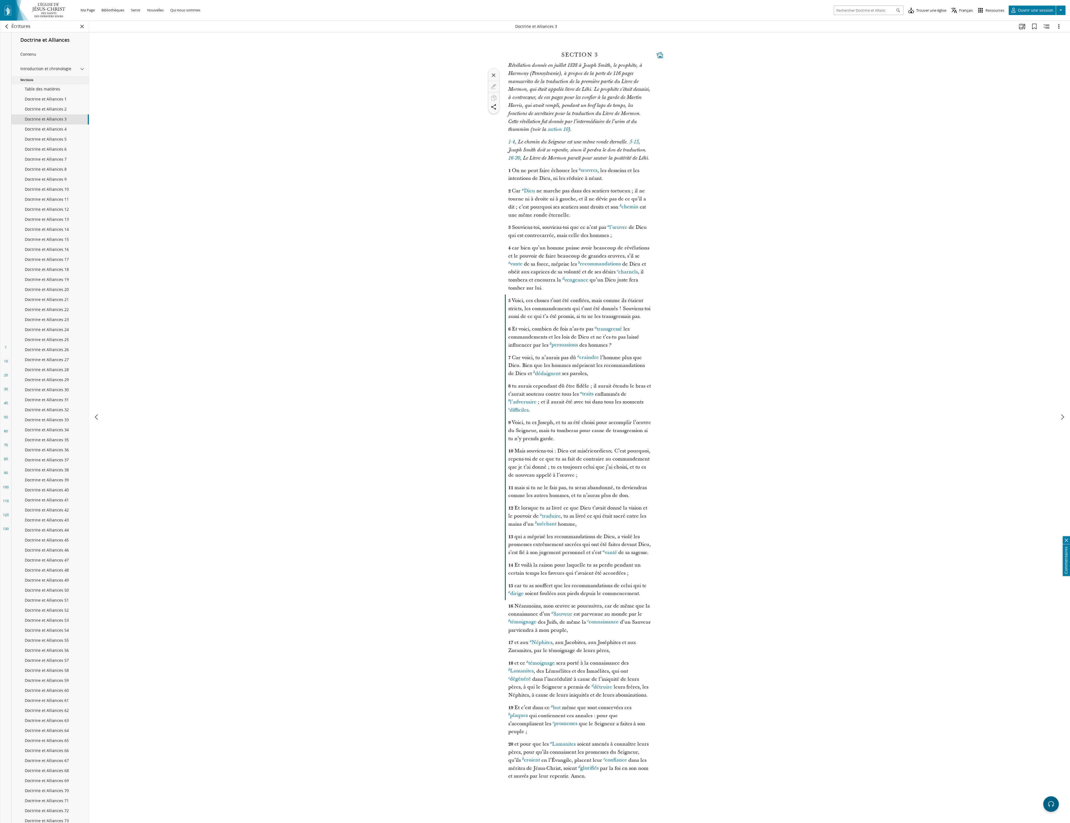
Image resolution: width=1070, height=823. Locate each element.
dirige (517, 593)
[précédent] (97, 417)
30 (6, 388)
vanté (611, 552)
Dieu (529, 190)
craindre (589, 357)
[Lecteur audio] (1051, 804)
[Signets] (1034, 26)
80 (6, 458)
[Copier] (493, 98)
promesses (565, 723)
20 (6, 375)
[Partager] (493, 106)
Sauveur (562, 614)
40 (6, 402)
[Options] (1058, 26)
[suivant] (1062, 417)
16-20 (514, 158)
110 (6, 500)
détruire (603, 687)
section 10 (558, 129)
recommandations (600, 264)
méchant (546, 524)
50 (6, 417)
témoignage (523, 622)
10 (6, 361)
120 (6, 514)
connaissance (604, 622)
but (557, 707)
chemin (629, 207)
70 (6, 444)
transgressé (609, 328)
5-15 (634, 142)
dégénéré (520, 679)
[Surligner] (493, 86)
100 (6, 486)
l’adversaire (523, 401)
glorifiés (589, 768)
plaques (519, 715)
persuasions (564, 345)
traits (588, 394)
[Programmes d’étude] (1022, 26)
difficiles (519, 409)
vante (516, 264)
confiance (616, 760)
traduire (551, 516)
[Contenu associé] (1046, 26)
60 (6, 430)
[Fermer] (493, 75)
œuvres (589, 170)
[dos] (7, 26)
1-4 (511, 142)
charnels (628, 271)
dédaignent (548, 373)
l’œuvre (618, 227)
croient (532, 760)
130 (6, 528)
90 (6, 472)
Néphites (542, 642)
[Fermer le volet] (82, 26)
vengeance (576, 279)
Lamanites (522, 671)
